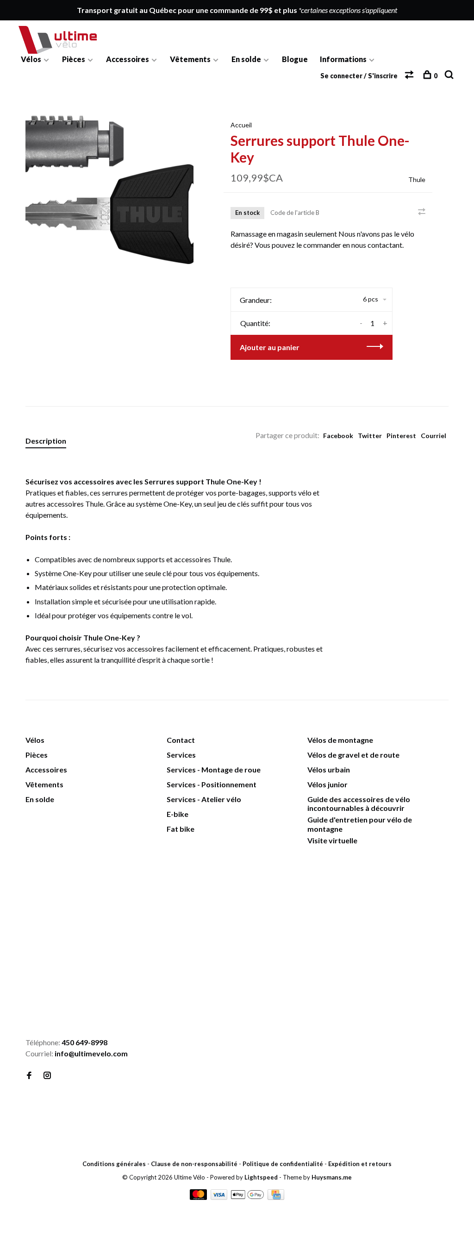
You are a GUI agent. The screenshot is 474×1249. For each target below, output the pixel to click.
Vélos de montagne (340, 739)
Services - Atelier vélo (204, 799)
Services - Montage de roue (214, 769)
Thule (416, 179)
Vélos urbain (328, 769)
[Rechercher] (450, 76)
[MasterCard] (199, 1197)
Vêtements (190, 59)
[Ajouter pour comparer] (421, 211)
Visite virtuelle (332, 840)
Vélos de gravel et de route (353, 754)
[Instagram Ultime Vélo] (47, 1075)
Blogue (295, 59)
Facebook (338, 435)
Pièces (73, 59)
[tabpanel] (109, 188)
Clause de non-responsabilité (194, 1163)
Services (181, 754)
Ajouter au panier (269, 347)
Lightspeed (261, 1177)
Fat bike (180, 828)
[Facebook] (29, 1075)
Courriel (433, 435)
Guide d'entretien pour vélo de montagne (359, 824)
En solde (246, 59)
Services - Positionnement (211, 784)
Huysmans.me (332, 1177)
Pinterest (401, 435)
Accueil (241, 125)
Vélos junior (327, 784)
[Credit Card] (276, 1197)
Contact (181, 739)
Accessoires (127, 59)
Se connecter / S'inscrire (359, 76)
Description (45, 440)
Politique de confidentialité (283, 1163)
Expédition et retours (360, 1163)
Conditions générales (114, 1163)
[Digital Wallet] (248, 1197)
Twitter (370, 435)
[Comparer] (410, 76)
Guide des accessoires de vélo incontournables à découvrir (358, 803)
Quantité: (255, 323)
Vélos (31, 59)
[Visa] (220, 1197)
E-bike (177, 814)
